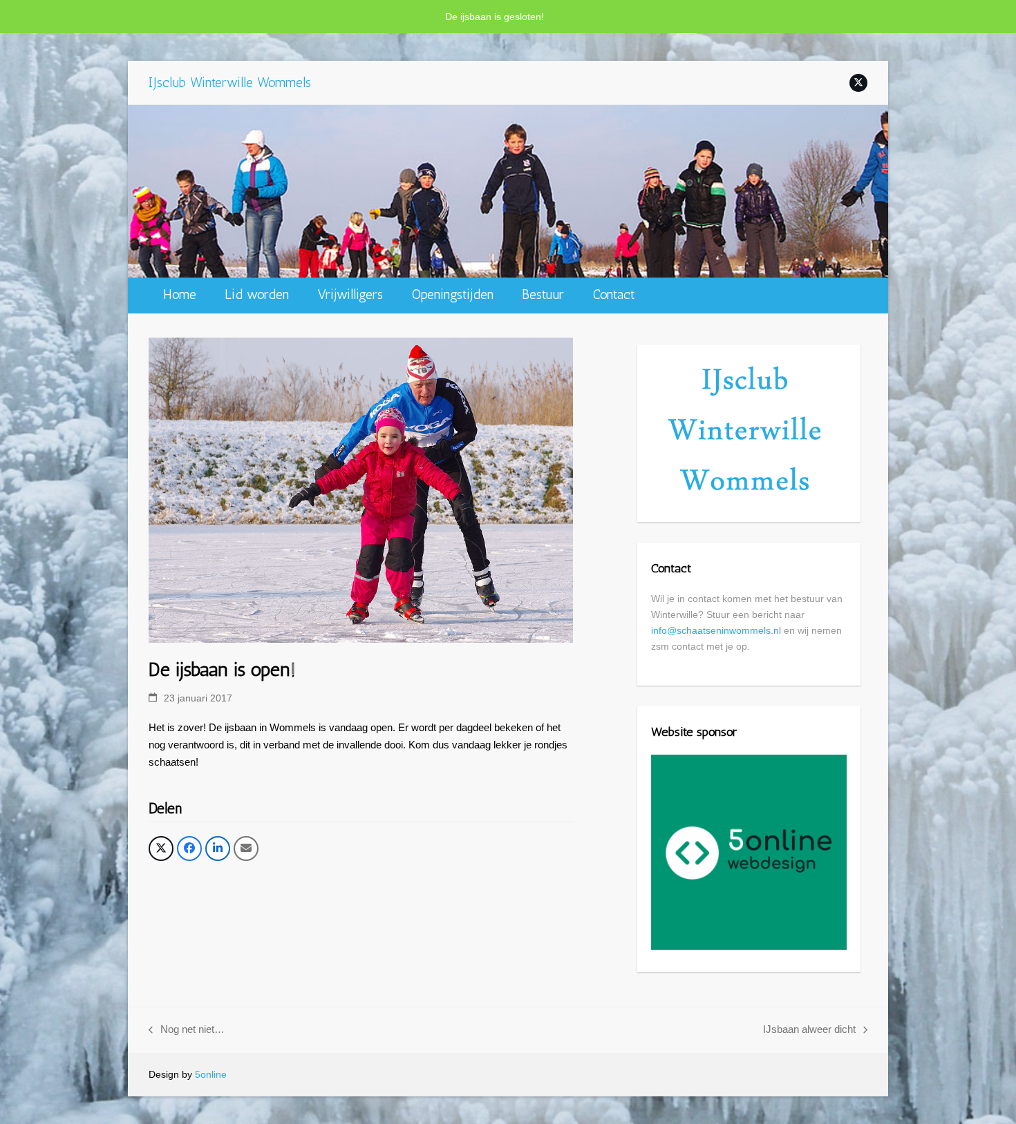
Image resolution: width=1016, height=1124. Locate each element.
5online (211, 1074)
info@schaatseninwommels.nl (716, 630)
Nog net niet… (187, 1030)
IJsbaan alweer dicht (809, 1030)
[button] (161, 848)
